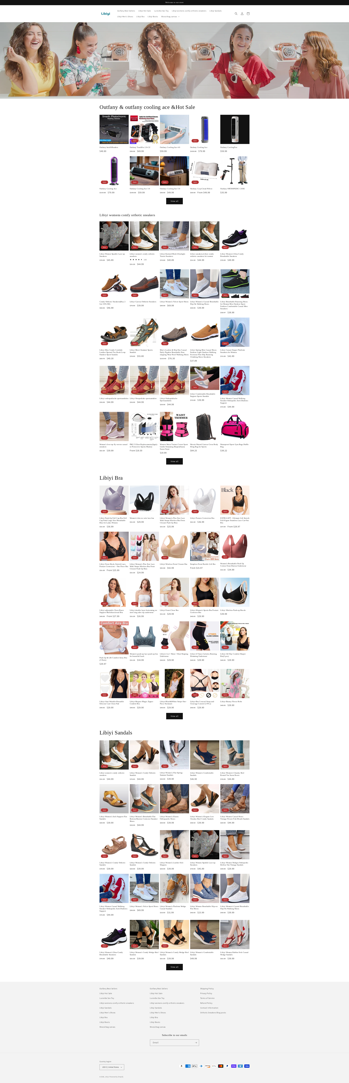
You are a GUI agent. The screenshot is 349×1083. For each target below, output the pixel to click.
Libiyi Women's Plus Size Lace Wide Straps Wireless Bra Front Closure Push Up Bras (172, 520)
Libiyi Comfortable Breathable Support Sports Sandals (202, 395)
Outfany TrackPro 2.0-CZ (140, 147)
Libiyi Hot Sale (106, 993)
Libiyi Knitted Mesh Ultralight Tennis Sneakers (172, 255)
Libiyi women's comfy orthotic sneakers (142, 255)
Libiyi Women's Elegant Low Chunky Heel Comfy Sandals (202, 818)
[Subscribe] (196, 1042)
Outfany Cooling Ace (198, 147)
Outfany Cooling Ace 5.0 (170, 189)
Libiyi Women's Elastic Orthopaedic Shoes (169, 818)
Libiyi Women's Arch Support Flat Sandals (113, 818)
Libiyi (107, 1077)
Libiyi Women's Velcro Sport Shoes (174, 302)
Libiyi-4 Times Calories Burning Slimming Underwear (203, 655)
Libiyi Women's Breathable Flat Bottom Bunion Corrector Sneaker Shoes (144, 819)
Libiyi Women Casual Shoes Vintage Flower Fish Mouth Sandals (234, 818)
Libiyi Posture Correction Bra (202, 518)
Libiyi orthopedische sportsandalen (114, 398)
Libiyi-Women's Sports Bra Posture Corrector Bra (204, 611)
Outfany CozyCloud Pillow (201, 189)
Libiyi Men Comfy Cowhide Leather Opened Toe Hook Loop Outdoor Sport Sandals (113, 352)
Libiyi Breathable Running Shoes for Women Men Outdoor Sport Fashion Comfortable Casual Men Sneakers (234, 305)
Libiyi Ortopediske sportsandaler (143, 398)
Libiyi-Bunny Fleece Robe (231, 701)
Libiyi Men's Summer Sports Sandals (141, 351)
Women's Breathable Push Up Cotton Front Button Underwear (233, 565)
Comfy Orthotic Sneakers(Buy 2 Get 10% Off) (112, 303)
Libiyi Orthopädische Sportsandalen (168, 399)
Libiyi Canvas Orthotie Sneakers (143, 302)
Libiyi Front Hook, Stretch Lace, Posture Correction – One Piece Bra (114, 565)
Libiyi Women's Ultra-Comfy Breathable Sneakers (232, 255)
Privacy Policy (206, 993)
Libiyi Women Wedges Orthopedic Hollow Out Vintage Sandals (234, 864)
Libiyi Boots (105, 1022)
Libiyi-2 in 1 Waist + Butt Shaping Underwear (174, 655)
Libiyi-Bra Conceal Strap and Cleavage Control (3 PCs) (202, 702)
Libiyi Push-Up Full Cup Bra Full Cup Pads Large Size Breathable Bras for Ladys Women (113, 520)
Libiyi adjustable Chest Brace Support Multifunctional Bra (112, 611)
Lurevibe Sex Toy (107, 998)
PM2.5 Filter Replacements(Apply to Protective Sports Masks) (144, 445)
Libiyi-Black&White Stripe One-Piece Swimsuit (173, 702)
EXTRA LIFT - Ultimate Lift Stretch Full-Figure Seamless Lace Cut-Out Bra (234, 520)
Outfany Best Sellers (108, 988)
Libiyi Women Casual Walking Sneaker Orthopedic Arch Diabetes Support (234, 400)
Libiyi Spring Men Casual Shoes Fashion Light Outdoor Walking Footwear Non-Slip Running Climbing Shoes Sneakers (203, 353)
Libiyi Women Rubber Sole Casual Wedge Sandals (234, 953)
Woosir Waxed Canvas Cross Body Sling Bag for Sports (204, 445)
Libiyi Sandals (106, 1008)
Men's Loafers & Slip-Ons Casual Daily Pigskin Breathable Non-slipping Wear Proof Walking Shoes (174, 352)
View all (174, 201)
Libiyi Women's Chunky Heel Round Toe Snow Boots (232, 774)
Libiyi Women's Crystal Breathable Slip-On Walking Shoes (204, 303)
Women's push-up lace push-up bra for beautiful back (144, 655)
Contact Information (209, 1008)
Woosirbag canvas (107, 1027)
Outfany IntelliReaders (109, 147)
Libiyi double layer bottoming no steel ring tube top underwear (143, 611)
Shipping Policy (207, 988)
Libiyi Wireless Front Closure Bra (173, 564)
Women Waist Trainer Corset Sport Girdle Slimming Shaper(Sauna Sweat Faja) (174, 446)
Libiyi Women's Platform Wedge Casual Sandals (173, 907)
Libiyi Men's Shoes (107, 1012)
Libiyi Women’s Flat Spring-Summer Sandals (171, 774)
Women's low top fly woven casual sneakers (113, 445)
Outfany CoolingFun (228, 147)
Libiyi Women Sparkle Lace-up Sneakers (112, 255)
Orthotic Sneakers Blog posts (213, 1012)
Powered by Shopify (116, 1077)
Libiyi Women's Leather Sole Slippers (171, 864)
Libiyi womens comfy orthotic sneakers (117, 1003)
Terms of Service (207, 998)
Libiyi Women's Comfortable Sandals (202, 774)
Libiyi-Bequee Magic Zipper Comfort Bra (141, 702)
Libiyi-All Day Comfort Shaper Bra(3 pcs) (233, 655)
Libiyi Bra (104, 1017)
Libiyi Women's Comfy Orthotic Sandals (143, 774)
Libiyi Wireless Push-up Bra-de (233, 610)
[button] (170, 16)
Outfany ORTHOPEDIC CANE (232, 189)
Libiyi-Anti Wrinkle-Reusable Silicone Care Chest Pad (112, 702)
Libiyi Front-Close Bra (169, 610)
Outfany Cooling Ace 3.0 (140, 189)
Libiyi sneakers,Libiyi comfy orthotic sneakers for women (202, 255)
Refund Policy (206, 1003)
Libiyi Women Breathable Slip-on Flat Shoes (204, 907)
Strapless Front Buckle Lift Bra (203, 564)
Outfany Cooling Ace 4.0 (170, 147)
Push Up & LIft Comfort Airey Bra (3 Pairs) (113, 659)
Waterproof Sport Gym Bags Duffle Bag (234, 445)
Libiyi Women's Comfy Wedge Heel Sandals (144, 953)
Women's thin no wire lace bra (142, 518)
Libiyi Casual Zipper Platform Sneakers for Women (232, 351)
